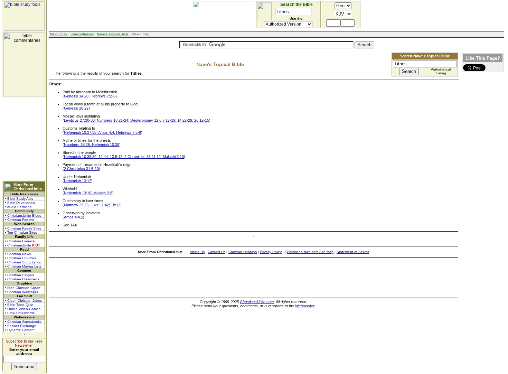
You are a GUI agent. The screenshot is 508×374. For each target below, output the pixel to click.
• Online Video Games (22, 309)
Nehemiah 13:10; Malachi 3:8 (88, 193)
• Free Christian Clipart (22, 288)
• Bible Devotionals (20, 203)
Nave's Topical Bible (113, 34)
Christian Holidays (242, 252)
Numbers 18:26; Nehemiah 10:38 (91, 144)
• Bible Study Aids (19, 198)
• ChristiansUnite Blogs (23, 215)
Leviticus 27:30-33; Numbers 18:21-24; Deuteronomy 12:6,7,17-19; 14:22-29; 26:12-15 (136, 120)
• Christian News (18, 254)
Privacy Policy (271, 252)
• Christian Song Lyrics (23, 262)
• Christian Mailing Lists (23, 266)
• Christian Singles (19, 275)
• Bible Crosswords (20, 313)
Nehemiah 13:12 (77, 181)
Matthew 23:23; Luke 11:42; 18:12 (92, 205)
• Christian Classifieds (22, 279)
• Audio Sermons (18, 207)
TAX (73, 225)
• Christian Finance (20, 241)
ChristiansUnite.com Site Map (310, 252)
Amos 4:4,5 (73, 217)
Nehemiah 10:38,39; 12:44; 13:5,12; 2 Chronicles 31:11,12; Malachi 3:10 (124, 157)
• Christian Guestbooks (23, 322)
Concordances (82, 34)
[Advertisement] (24, 138)
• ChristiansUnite (22, 245)
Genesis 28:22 (76, 108)
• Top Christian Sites (21, 232)
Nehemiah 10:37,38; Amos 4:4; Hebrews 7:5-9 (102, 132)
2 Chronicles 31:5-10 (81, 169)
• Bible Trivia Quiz (19, 305)
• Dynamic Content (20, 330)
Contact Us (216, 252)
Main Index (58, 34)
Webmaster (304, 306)
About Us (197, 252)
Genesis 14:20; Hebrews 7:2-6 (89, 96)
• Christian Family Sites (23, 228)
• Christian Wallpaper (21, 292)
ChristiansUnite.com (257, 302)
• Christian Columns (20, 258)
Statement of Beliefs (353, 252)
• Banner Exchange (20, 326)
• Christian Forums (19, 220)
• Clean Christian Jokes (23, 300)
